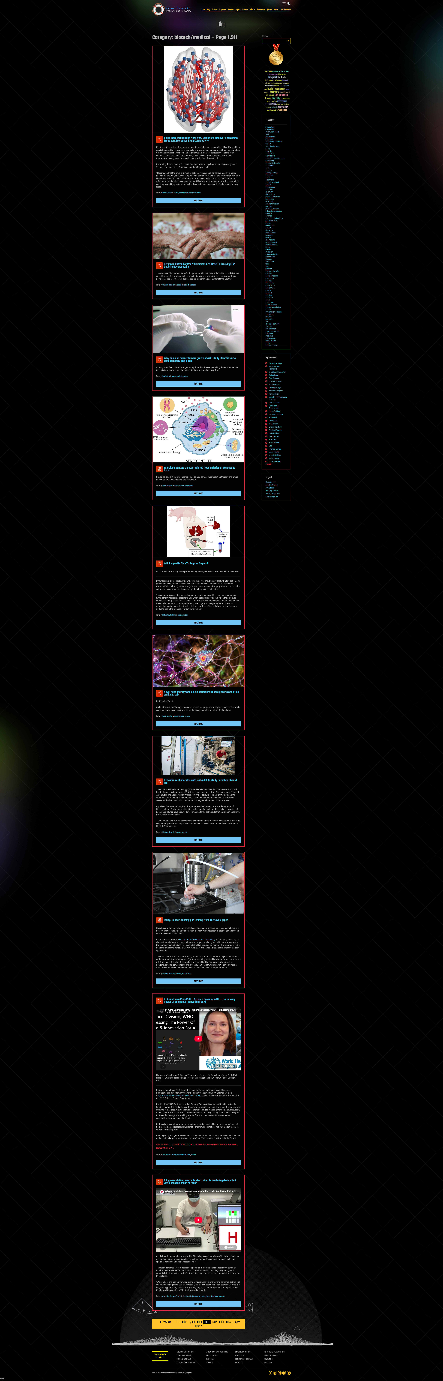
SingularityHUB (271, 497)
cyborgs (268, 213)
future (282, 86)
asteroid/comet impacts (275, 158)
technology (283, 107)
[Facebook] (270, 1373)
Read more (198, 201)
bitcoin (279, 80)
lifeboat (268, 326)
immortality (274, 92)
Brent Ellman (274, 443)
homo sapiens (271, 305)
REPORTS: (209, 1359)
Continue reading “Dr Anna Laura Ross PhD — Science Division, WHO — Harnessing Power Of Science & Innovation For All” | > (197, 1146)
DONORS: (237, 1355)
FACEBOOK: (180, 1352)
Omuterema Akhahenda (273, 407)
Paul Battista (166, 376)
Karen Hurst (273, 394)
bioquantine (282, 74)
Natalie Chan (274, 433)
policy (188, 1154)
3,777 (237, 1322)
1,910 (199, 1322)
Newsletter (261, 9)
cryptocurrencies (272, 209)
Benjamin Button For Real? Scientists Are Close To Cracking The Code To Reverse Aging (199, 265)
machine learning (272, 331)
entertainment (271, 242)
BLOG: (207, 1355)
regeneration (270, 104)
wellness (282, 109)
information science (273, 312)
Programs (222, 9)
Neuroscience (287, 98)
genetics (185, 376)
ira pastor (270, 95)
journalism (269, 319)
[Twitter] (275, 1373)
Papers (238, 9)
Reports (231, 9)
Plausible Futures (272, 494)
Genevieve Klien (167, 192)
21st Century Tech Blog (169, 615)
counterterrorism (272, 204)
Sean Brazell (274, 436)
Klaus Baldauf (274, 411)
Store (276, 9)
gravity (268, 290)
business (269, 189)
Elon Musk (269, 139)
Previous (167, 1322)
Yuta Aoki (273, 417)
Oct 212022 (159, 139)
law (266, 321)
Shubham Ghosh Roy (168, 285)
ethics (267, 247)
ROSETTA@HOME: (182, 1362)
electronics (269, 230)
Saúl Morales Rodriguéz (274, 367)
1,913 (221, 1322)
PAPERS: (208, 1362)
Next (197, 1326)
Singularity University (274, 141)
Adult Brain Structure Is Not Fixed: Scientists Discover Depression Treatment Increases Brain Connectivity (201, 139)
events (268, 249)
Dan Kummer (274, 402)
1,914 (228, 1322)
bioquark (272, 77)
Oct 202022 (159, 1001)
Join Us (252, 9)
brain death (267, 83)
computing (269, 199)
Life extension (281, 95)
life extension (192, 285)
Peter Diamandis (272, 132)
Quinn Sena (273, 375)
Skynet (268, 144)
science (193, 1154)
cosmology (269, 201)
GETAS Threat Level (160, 1356)
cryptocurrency (278, 83)
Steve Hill (273, 439)
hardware (269, 297)
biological (269, 175)
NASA (282, 99)
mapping (269, 333)
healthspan (280, 89)
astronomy (269, 161)
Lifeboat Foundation (167, 1373)
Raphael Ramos (275, 430)
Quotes (269, 9)
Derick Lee (273, 421)
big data (268, 170)
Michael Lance (275, 449)
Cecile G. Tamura (276, 414)
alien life (268, 151)
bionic (267, 177)
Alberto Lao (273, 424)
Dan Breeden (274, 378)
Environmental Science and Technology (197, 939)
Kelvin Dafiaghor (167, 485)
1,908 (184, 1322)
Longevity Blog (271, 485)
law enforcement (272, 324)
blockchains (270, 187)
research (278, 104)
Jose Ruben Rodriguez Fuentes (171, 1296)
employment (270, 233)
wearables (222, 1296)
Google (265, 89)
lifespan (267, 98)
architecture (270, 156)
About (203, 9)
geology (268, 281)
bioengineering (271, 173)
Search (287, 41)
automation (270, 165)
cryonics (268, 206)
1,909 (192, 1322)
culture (284, 83)
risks (282, 104)
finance (268, 259)
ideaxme (266, 92)
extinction (276, 86)
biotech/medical (179, 192)
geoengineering (271, 276)
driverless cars (271, 221)
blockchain (285, 80)
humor (268, 309)
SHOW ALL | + (268, 464)
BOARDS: (267, 1355)
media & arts (270, 341)
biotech (282, 77)
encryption (269, 235)
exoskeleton (270, 257)
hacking (268, 295)
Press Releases (285, 9)
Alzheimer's (275, 72)
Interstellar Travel (285, 92)
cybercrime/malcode (273, 211)
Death (287, 83)
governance (270, 285)
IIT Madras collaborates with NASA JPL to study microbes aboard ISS (200, 781)
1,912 (214, 1322)
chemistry (269, 192)
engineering (196, 1296)
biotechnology (270, 80)
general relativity (272, 271)
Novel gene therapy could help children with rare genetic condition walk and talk (201, 693)
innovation (269, 314)
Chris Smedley (275, 461)
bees (267, 168)
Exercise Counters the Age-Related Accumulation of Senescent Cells (199, 469)
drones (268, 223)
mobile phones (205, 1296)
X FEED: (179, 1355)
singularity (286, 104)
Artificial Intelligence (273, 74)
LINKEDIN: (238, 1352)
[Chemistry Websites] (276, 55)
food (267, 264)
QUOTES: (266, 1362)
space (268, 107)
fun (266, 266)
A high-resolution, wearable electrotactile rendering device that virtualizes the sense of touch (200, 1181)
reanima (274, 101)
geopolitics (269, 283)
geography (269, 278)
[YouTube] (284, 1373)
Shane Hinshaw (275, 427)
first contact (270, 261)
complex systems (272, 197)
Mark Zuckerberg (272, 146)
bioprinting (269, 180)
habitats (268, 293)
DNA (267, 134)
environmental (271, 245)
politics (268, 101)
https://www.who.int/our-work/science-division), (179, 1095)
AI (271, 72)
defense (268, 216)
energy (268, 237)
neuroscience (196, 192)
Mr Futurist (269, 488)
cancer (273, 83)
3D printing (269, 127)
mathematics (270, 338)
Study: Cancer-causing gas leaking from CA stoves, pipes (196, 920)
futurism (286, 86)
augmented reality (272, 163)
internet (268, 317)
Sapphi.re (189, 1373)
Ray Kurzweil (270, 137)
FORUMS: (238, 1362)
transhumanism (272, 110)
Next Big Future (271, 491)
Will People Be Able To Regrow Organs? (186, 563)
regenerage (282, 101)
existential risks (269, 86)
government (188, 192)
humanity (288, 89)
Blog (208, 9)
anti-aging (284, 71)
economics (269, 225)
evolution (269, 252)
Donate (245, 9)
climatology (270, 194)
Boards (214, 9)
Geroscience (270, 482)
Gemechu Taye (275, 388)
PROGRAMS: (267, 1359)
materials (269, 336)
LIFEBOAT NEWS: (211, 1352)
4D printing (269, 129)
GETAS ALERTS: (268, 1352)
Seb (270, 446)
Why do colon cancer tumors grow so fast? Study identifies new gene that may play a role (200, 359)
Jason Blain (274, 452)
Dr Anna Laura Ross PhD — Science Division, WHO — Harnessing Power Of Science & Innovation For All (199, 1000)
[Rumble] (289, 1373)
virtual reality (215, 1296)
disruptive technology (274, 218)
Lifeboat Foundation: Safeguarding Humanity (172, 9)
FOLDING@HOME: (240, 1359)
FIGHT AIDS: (180, 1359)
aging (267, 71)
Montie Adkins (275, 455)
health (189, 973)
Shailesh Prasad (275, 381)
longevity (275, 98)
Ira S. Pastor (166, 1154)
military (268, 343)
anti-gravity (270, 153)
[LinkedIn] (279, 1373)
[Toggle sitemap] (284, 3)
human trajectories (273, 307)
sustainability (274, 107)
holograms (269, 302)
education (269, 228)
